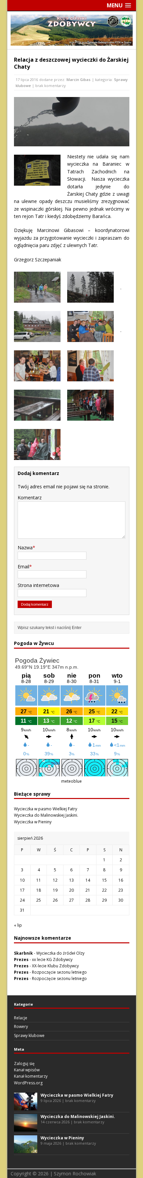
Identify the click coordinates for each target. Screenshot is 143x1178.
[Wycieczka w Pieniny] (25, 1150)
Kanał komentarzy (31, 1076)
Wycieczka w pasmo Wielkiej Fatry (45, 809)
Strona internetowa (38, 585)
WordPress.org (28, 1083)
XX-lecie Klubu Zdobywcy (55, 966)
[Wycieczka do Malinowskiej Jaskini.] (25, 1128)
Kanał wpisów (27, 1070)
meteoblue (71, 781)
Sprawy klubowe (29, 1035)
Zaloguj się (24, 1063)
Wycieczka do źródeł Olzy (60, 953)
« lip (18, 925)
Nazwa (25, 547)
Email (23, 566)
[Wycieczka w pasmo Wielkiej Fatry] (25, 1107)
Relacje (20, 1018)
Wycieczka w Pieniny (33, 822)
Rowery (21, 1026)
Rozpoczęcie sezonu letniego (59, 972)
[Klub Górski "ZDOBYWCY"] (72, 42)
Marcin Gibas (78, 79)
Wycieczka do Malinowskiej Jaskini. (46, 815)
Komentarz (30, 497)
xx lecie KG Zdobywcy (52, 959)
